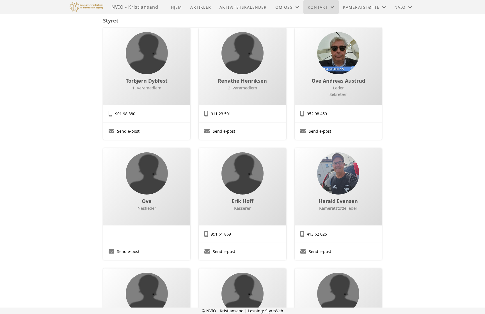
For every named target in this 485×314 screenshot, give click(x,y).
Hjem (176, 7)
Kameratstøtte (361, 7)
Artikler (200, 7)
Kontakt (318, 7)
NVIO (400, 7)
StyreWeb (274, 310)
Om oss (284, 7)
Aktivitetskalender (243, 7)
